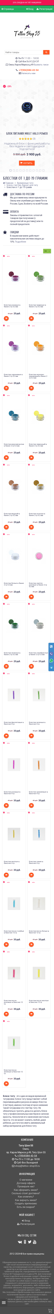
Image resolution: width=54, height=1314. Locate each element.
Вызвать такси (41, 64)
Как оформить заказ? (26, 1190)
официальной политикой (26, 1297)
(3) (34, 138)
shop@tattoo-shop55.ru (27, 1165)
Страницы (8, 9)
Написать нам (28, 73)
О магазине (26, 1179)
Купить (27, 163)
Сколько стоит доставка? (26, 1193)
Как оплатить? (26, 1196)
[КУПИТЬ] (6, 318)
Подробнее (20, 241)
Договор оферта (26, 1183)
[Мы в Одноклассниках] (25, 1242)
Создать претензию (26, 1203)
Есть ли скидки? (26, 1207)
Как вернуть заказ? (26, 1200)
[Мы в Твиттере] (30, 1242)
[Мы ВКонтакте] (20, 1242)
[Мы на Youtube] (34, 1242)
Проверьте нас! (25, 1186)
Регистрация (45, 9)
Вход (30, 9)
